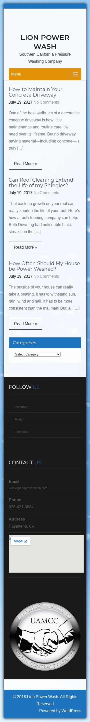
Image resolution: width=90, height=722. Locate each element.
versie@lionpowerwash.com (28, 488)
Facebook (21, 432)
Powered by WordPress (60, 711)
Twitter (19, 419)
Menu (16, 74)
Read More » (25, 164)
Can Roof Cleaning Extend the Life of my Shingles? (41, 182)
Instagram (21, 407)
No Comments (46, 102)
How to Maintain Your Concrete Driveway (35, 92)
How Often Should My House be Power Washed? (44, 266)
